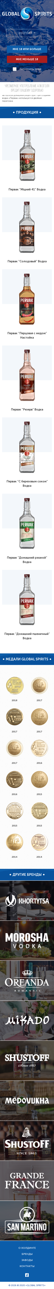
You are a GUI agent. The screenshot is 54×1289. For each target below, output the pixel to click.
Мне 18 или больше (27, 49)
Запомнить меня (30, 69)
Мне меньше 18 (27, 59)
